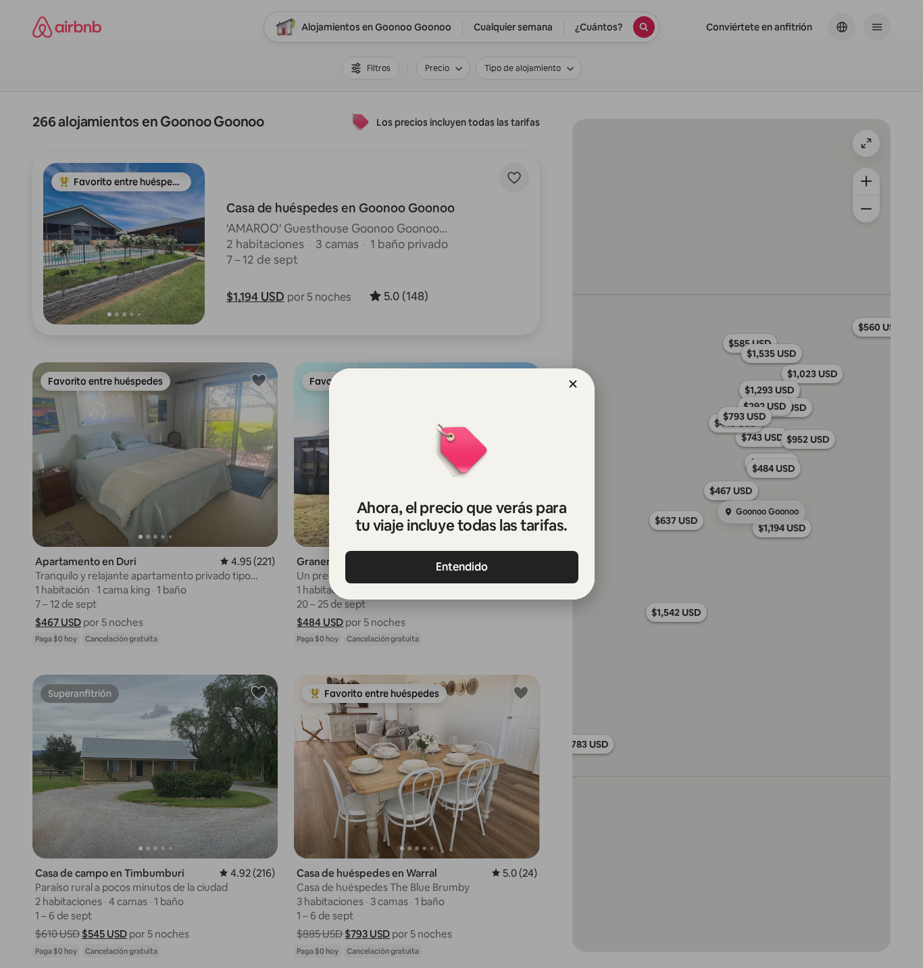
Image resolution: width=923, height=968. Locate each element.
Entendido (462, 567)
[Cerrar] (573, 384)
